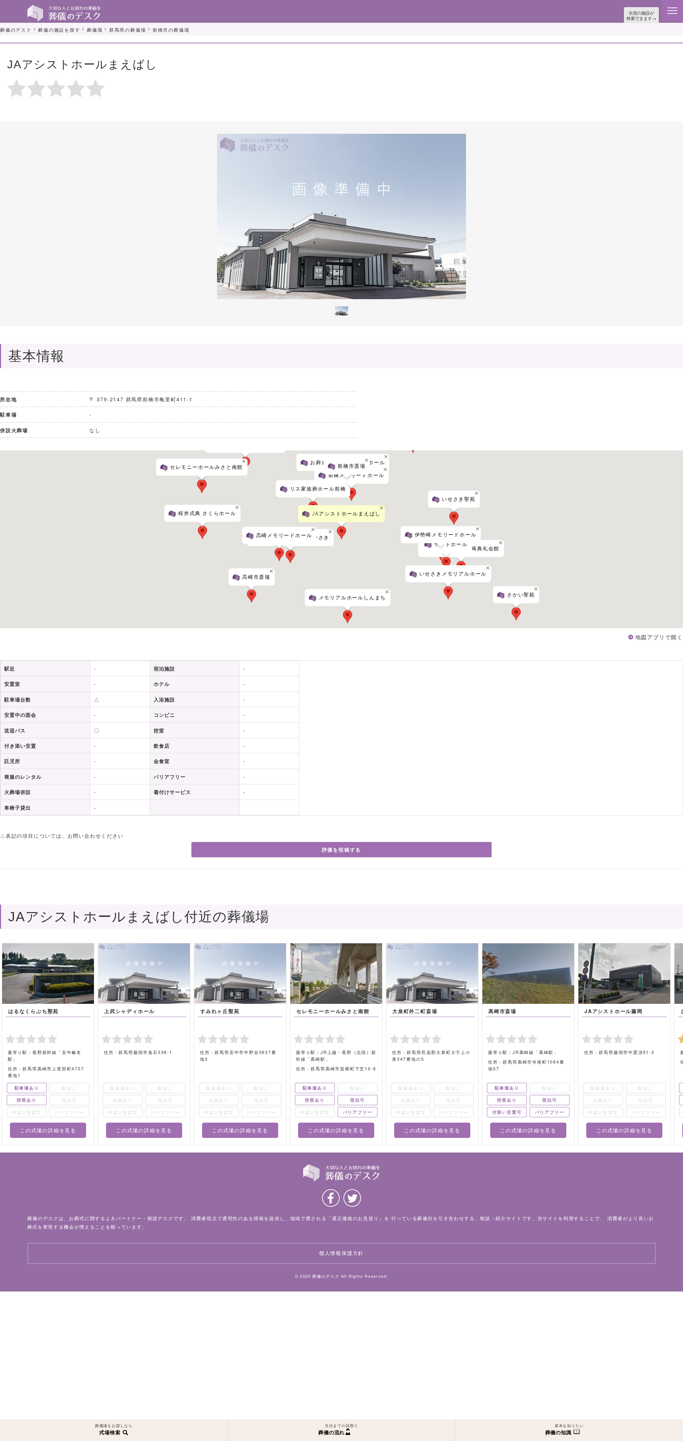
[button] (666, 606)
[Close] (665, 576)
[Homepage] (64, 7)
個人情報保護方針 (341, 1258)
